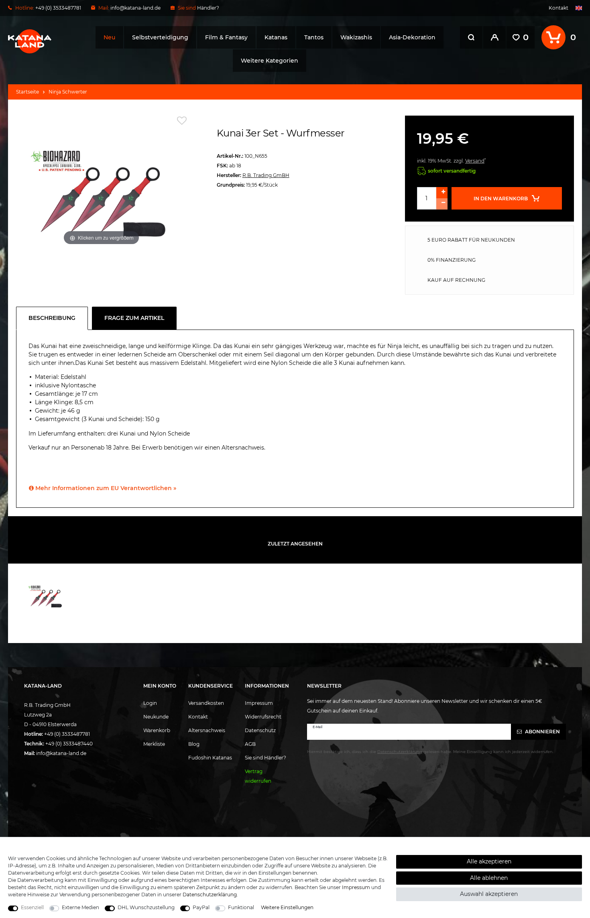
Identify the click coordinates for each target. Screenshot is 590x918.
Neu (109, 37)
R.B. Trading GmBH (265, 175)
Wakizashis (356, 37)
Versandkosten (206, 703)
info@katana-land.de (135, 8)
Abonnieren (542, 732)
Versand (474, 161)
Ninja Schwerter (68, 92)
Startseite (27, 92)
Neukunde (156, 717)
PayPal (201, 907)
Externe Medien (80, 907)
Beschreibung (51, 318)
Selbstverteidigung (160, 37)
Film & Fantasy (226, 37)
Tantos (313, 37)
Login (150, 703)
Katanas (275, 37)
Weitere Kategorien (269, 60)
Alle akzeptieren (489, 861)
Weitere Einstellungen (287, 907)
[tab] (54, 318)
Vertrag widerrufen (258, 776)
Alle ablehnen (489, 877)
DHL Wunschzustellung (146, 907)
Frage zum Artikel (134, 318)
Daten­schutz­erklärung (210, 895)
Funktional (241, 907)
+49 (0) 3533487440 (69, 744)
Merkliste (154, 744)
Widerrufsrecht (263, 717)
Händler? (208, 8)
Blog (193, 744)
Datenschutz (260, 730)
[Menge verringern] (442, 204)
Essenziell (32, 907)
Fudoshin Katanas (210, 758)
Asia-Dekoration (412, 37)
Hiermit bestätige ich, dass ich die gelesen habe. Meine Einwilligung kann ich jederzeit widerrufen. (430, 751)
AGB (250, 744)
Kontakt (558, 8)
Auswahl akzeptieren (489, 894)
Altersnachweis (206, 730)
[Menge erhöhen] (442, 192)
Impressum (259, 703)
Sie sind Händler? (265, 758)
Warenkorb (156, 730)
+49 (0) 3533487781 (67, 734)
